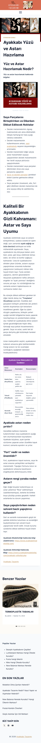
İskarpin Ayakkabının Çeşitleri (18, 650)
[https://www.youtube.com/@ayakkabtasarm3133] (12, 725)
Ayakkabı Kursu (9, 37)
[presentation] (20, 596)
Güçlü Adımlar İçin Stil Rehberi (15, 714)
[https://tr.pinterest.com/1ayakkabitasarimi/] (8, 725)
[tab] (16, 626)
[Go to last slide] (6, 604)
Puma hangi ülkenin (14, 659)
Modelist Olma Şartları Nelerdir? (16, 685)
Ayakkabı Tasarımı (11, 562)
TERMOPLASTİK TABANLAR (19, 612)
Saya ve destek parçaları (17, 175)
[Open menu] (20, 12)
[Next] (35, 604)
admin (9, 616)
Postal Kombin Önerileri (12, 708)
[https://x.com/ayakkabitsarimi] (4, 725)
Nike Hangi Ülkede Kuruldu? (18, 662)
